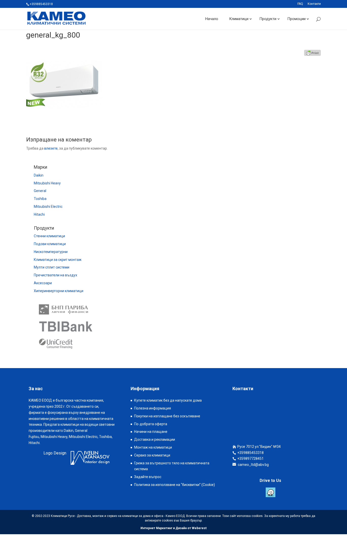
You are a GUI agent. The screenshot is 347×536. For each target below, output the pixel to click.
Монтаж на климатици (153, 447)
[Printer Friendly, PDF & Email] (312, 53)
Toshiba (40, 199)
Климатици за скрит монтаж (58, 260)
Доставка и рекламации (154, 439)
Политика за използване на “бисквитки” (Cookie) (174, 485)
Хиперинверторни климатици (58, 291)
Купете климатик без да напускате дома (168, 400)
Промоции (296, 19)
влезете (51, 148)
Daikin (38, 175)
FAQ (300, 4)
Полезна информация (152, 408)
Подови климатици (50, 244)
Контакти (314, 4)
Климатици (238, 19)
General (40, 191)
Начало (211, 19)
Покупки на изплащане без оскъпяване (167, 416)
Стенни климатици (49, 236)
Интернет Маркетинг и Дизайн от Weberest (173, 528)
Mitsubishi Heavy (47, 183)
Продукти (267, 19)
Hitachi (39, 214)
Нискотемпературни (51, 252)
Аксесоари (43, 283)
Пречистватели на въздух (55, 275)
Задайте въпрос (147, 477)
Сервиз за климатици (152, 455)
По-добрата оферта (150, 424)
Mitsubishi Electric (48, 206)
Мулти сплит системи (51, 267)
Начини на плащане (150, 432)
